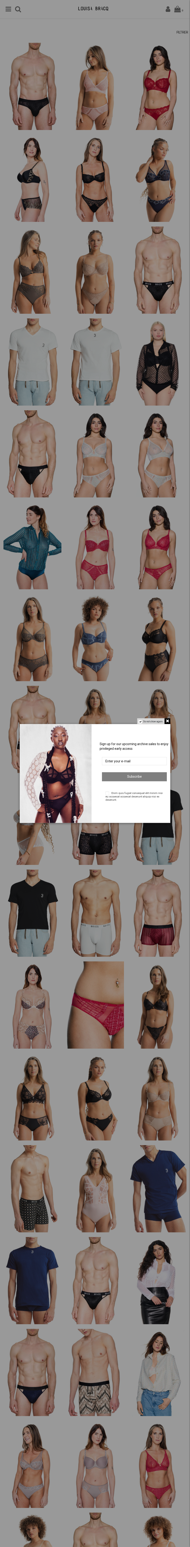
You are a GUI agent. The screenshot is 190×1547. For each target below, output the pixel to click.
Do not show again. (153, 721)
